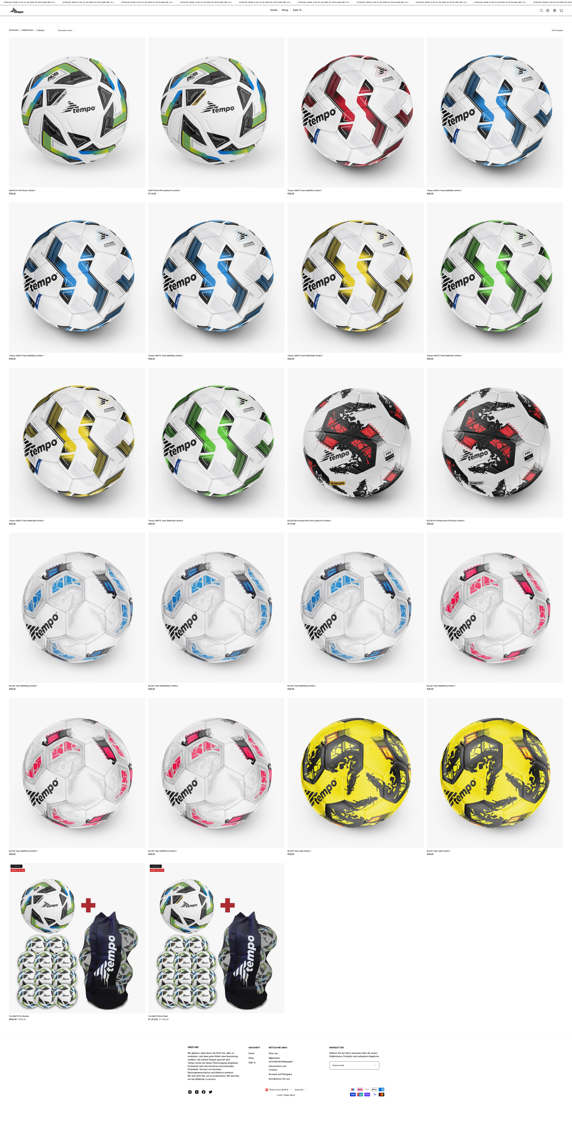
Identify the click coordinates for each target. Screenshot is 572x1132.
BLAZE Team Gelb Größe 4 (299, 851)
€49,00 (12, 194)
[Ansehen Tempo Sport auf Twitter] (210, 1092)
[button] (541, 10)
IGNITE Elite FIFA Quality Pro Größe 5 (164, 191)
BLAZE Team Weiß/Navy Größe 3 (301, 686)
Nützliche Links (278, 1047)
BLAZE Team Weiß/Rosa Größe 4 (23, 851)
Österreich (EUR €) (278, 1089)
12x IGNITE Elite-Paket (158, 1016)
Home (251, 1054)
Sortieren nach (65, 30)
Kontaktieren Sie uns (279, 1079)
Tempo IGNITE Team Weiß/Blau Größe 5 (444, 191)
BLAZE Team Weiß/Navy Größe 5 (23, 686)
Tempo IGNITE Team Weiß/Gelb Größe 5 (304, 356)
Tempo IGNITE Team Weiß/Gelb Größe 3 (26, 521)
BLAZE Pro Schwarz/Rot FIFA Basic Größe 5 (445, 521)
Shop (251, 1058)
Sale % (252, 1063)
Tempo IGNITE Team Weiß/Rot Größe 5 (304, 191)
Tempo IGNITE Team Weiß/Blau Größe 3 (165, 356)
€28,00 (290, 194)
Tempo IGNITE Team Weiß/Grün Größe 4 (444, 356)
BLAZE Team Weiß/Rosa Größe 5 (162, 851)
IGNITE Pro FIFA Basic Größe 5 (22, 191)
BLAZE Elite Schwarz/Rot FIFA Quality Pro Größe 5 (309, 521)
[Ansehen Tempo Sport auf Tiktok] (197, 1092)
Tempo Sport (289, 1095)
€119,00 (152, 194)
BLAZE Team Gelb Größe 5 (438, 851)
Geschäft (254, 1047)
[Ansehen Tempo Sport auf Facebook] (203, 1092)
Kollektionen (27, 30)
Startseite (14, 30)
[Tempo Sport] (16, 10)
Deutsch (299, 1089)
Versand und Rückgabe (280, 1075)
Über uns (273, 1054)
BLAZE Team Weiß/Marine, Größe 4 (163, 686)
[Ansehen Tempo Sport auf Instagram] (190, 1092)
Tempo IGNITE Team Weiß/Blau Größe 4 (26, 356)
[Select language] (554, 10)
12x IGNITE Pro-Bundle (19, 1016)
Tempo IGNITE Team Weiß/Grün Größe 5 (165, 521)
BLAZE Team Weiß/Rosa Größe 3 (441, 686)
